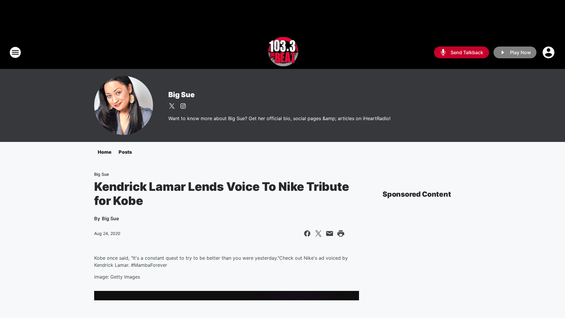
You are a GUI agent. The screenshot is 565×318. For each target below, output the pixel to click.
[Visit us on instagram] (183, 106)
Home (105, 152)
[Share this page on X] (318, 233)
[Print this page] (341, 233)
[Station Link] (282, 52)
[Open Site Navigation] (15, 52)
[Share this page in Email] (329, 233)
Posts (125, 152)
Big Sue (181, 94)
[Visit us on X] (171, 106)
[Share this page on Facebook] (307, 233)
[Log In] (549, 52)
